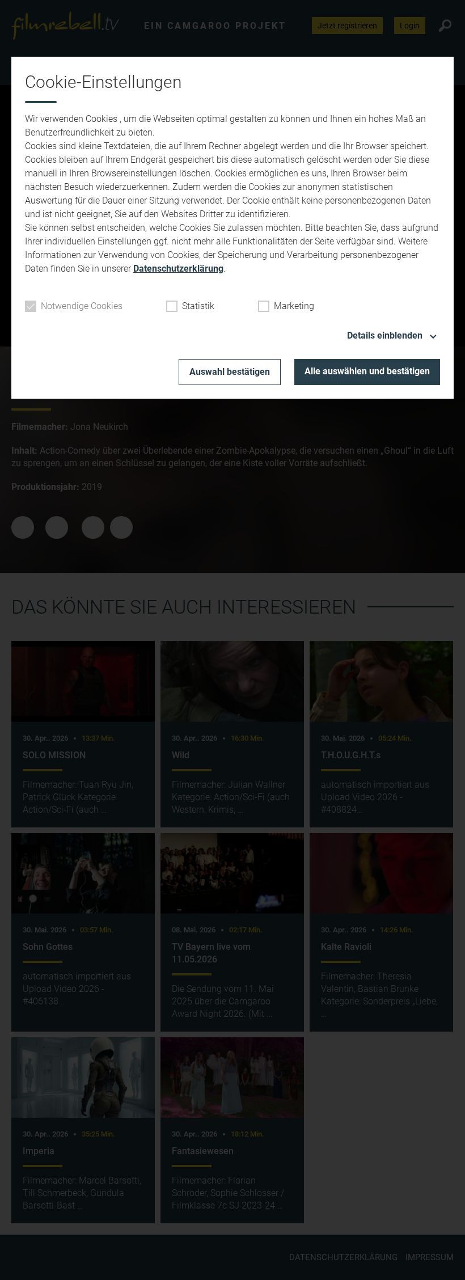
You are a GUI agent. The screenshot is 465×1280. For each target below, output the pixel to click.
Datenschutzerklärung (178, 268)
